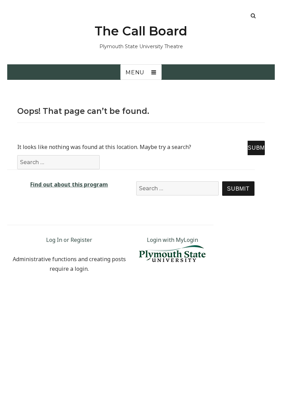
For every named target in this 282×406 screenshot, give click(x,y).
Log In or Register (69, 240)
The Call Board (141, 31)
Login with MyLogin (172, 240)
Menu (135, 72)
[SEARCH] (256, 148)
